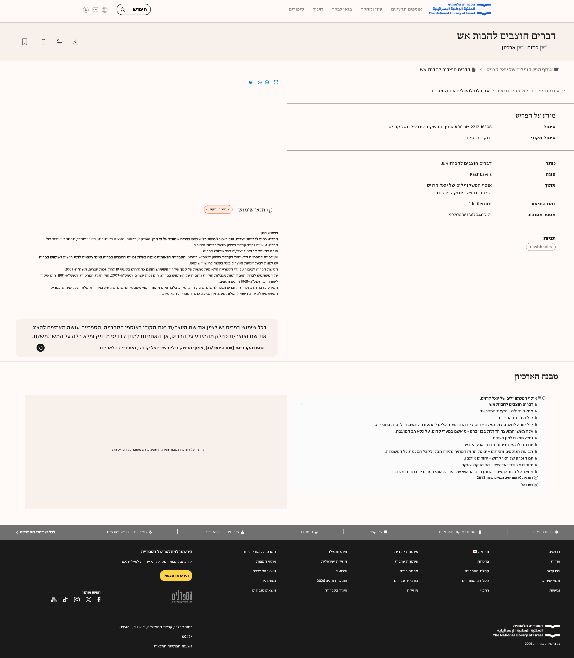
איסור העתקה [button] (220, 209)
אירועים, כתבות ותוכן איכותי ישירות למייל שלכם (157, 561)
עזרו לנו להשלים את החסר (462, 91)
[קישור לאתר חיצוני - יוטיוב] (54, 599)
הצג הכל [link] (527, 484)
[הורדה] (75, 41)
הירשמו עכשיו (176, 576)
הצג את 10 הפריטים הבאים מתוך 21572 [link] (505, 477)
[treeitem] (544, 398)
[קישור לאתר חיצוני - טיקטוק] (65, 599)
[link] (545, 532)
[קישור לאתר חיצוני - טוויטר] (88, 599)
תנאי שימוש (251, 210)
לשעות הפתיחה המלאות (173, 646)
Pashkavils (541, 247)
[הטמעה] (59, 41)
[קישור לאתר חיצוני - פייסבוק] (99, 599)
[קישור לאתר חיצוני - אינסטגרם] (77, 599)
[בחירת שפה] (105, 9)
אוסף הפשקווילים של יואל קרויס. (519, 69)
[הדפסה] (43, 41)
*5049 (187, 636)
